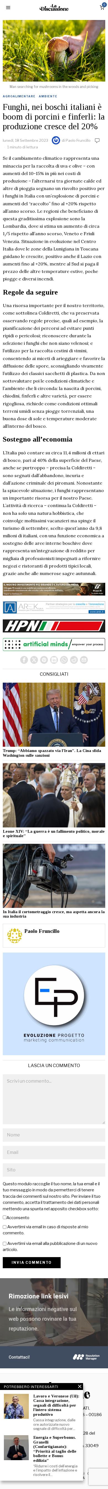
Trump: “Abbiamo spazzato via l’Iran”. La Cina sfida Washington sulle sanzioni (52, 753)
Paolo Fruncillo (78, 140)
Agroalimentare (19, 96)
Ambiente (48, 96)
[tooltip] (24, 660)
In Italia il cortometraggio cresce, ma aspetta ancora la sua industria (54, 914)
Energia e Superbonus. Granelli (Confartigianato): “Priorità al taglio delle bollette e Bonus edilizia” (54, 1449)
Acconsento (17, 1217)
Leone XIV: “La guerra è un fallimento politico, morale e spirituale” (54, 833)
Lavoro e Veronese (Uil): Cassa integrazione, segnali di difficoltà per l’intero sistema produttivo (56, 1405)
